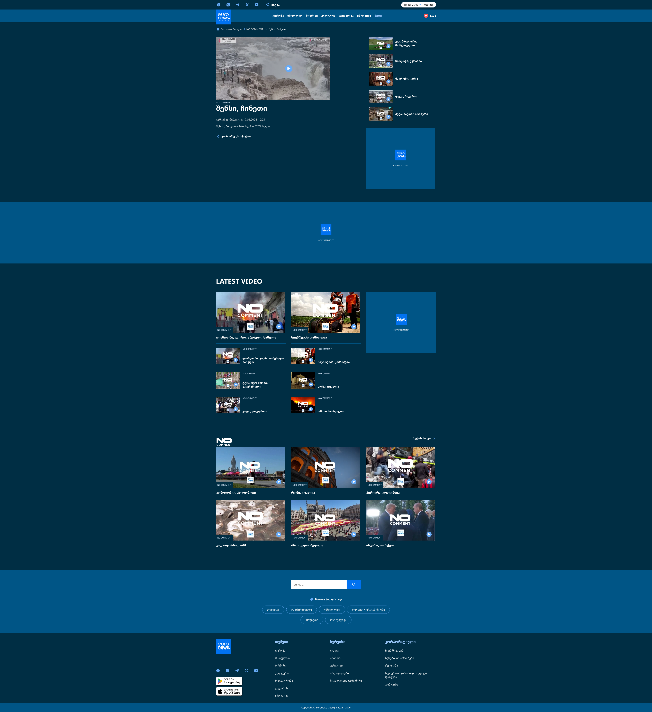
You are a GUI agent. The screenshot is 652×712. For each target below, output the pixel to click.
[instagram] (228, 4)
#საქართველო (301, 609)
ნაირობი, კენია (406, 78)
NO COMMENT (223, 102)
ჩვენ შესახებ (394, 650)
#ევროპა (273, 609)
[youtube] (256, 4)
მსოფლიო (282, 658)
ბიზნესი (280, 665)
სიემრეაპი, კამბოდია (309, 337)
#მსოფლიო (332, 609)
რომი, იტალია (303, 492)
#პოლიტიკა (338, 620)
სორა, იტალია (328, 386)
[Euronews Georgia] (223, 17)
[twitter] (247, 4)
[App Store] (229, 691)
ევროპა (280, 650)
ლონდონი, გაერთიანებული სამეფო (246, 337)
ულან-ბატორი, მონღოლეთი (406, 43)
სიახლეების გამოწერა (346, 680)
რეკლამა (391, 665)
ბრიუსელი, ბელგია (307, 545)
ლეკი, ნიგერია (406, 96)
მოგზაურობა (284, 680)
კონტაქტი (392, 684)
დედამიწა (282, 688)
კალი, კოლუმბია (254, 411)
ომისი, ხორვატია (330, 411)
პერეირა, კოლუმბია (383, 492)
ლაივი (334, 650)
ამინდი (335, 658)
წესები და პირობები (399, 658)
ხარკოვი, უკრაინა (408, 61)
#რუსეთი (311, 620)
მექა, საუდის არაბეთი (411, 114)
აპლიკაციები (339, 673)
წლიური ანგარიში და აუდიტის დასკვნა (406, 675)
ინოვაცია (281, 696)
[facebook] (218, 4)
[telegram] (237, 4)
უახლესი (336, 665)
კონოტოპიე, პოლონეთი (236, 492)
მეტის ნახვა (422, 438)
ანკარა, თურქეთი (380, 545)
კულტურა (282, 673)
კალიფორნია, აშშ (231, 545)
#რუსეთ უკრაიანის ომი (368, 609)
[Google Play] (229, 681)
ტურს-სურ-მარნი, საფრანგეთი (255, 384)
